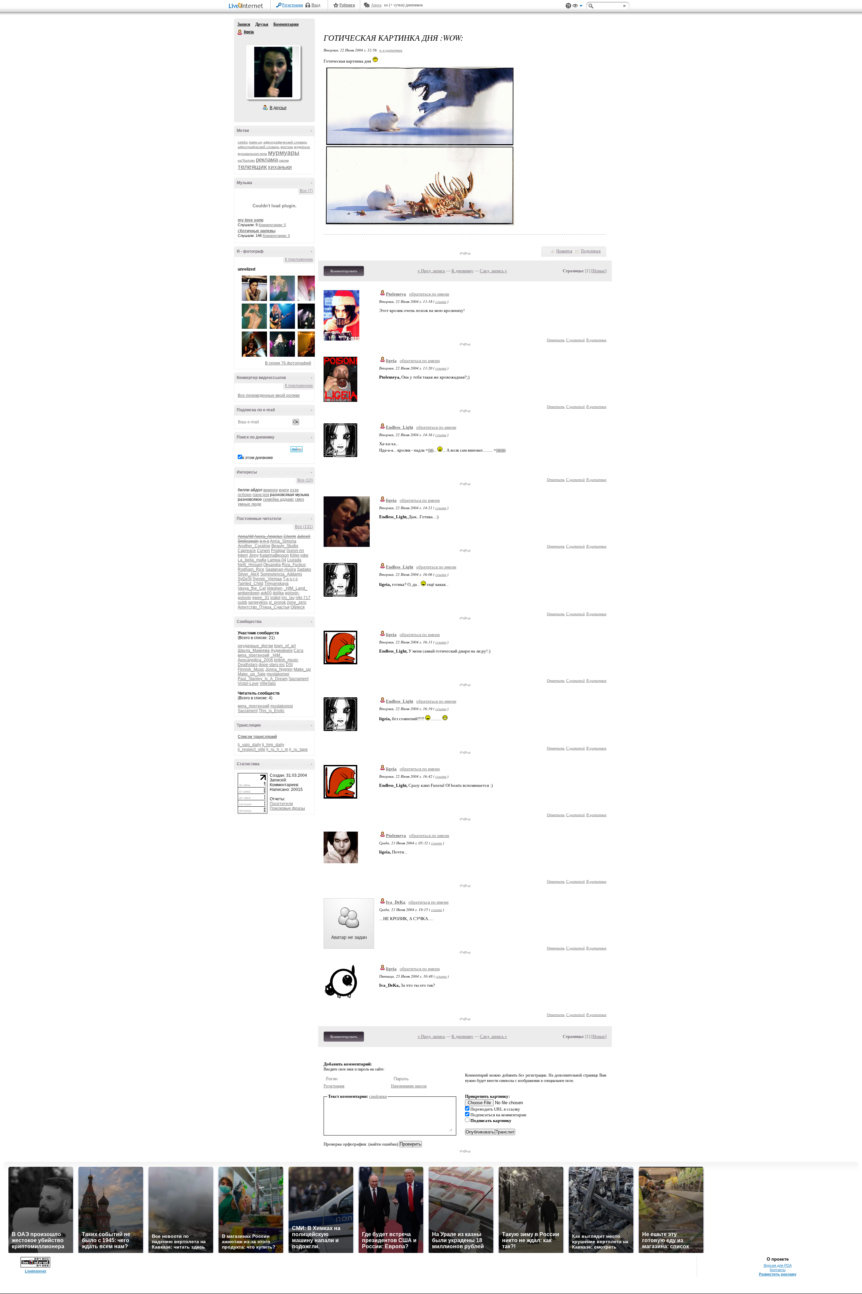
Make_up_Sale (252, 674)
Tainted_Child (250, 583)
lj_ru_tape (298, 749)
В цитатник (596, 339)
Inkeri (243, 555)
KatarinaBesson (274, 555)
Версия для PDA (778, 1265)
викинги (270, 490)
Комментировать (343, 271)
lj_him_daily (273, 744)
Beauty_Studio (284, 546)
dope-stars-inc (272, 664)
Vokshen (275, 588)
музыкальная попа (252, 153)
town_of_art (285, 645)
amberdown (249, 593)
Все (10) (305, 480)
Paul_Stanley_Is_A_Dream (263, 678)
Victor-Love (248, 683)
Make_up (302, 669)
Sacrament (298, 678)
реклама (267, 159)
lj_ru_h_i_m (277, 749)
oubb (242, 602)
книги (284, 490)
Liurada (294, 560)
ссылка (440, 301)
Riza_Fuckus (294, 564)
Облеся (298, 607)
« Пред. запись (431, 270)
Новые (599, 270)
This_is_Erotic (272, 710)
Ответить (556, 339)
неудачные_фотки (255, 645)
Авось (376, 5)
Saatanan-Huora (280, 569)
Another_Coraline (254, 546)
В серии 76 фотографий (288, 363)
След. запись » (493, 270)
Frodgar (278, 550)
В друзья (278, 107)
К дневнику (462, 270)
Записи (243, 24)
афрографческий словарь (258, 147)
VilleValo (268, 683)
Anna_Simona (283, 541)
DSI (289, 664)
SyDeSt (245, 578)
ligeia (240, 32)
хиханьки (280, 167)
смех (299, 499)
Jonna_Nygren (279, 669)
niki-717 (303, 597)
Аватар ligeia (273, 72)
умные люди (249, 504)
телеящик (252, 166)
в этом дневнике (257, 457)
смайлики (378, 1096)
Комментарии (286, 24)
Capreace (247, 550)
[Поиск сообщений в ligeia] (296, 449)
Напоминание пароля (409, 1086)
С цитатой (575, 339)
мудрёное (302, 147)
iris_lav (288, 597)
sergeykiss (258, 602)
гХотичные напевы (256, 231)
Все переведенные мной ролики (269, 395)
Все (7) (306, 190)
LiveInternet (247, 6)
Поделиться (591, 251)
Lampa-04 (276, 560)
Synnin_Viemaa (267, 578)
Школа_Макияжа (254, 650)
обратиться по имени (429, 293)
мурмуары (283, 152)
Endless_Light (399, 427)
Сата (298, 650)
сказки (284, 160)
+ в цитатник (390, 50)
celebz (243, 142)
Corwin (263, 550)
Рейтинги (347, 5)
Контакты (778, 1270)
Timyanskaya (276, 583)
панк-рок (261, 494)
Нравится (564, 251)
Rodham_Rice (251, 569)
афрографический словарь (285, 142)
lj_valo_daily (249, 744)
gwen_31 (260, 597)
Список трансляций (257, 736)
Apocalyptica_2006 (255, 660)
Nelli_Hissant (250, 564)
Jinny (254, 555)
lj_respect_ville (251, 749)
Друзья (261, 24)
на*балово (246, 160)
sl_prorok (277, 602)
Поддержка (568, 6)
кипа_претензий (253, 655)
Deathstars (248, 664)
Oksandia (272, 564)
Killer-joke (299, 555)
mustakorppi (278, 674)
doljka (278, 593)
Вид (577, 6)
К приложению (299, 259)
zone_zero (296, 602)
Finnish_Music (251, 669)
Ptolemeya (396, 293)
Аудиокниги (282, 650)
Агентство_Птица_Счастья (264, 607)
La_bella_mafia (252, 560)
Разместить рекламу (777, 1274)
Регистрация (292, 5)
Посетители (281, 803)
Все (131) (304, 526)
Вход (315, 5)
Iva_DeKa (395, 902)
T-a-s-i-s (290, 578)
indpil (275, 597)
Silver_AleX (248, 574)
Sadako (304, 569)
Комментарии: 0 (272, 225)
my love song (250, 220)
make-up (255, 142)
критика (286, 147)
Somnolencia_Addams (281, 574)
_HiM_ (276, 655)
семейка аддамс (278, 499)
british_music (286, 660)
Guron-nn (295, 550)
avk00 (266, 593)
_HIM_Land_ (295, 588)
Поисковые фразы (287, 808)
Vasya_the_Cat (252, 588)
